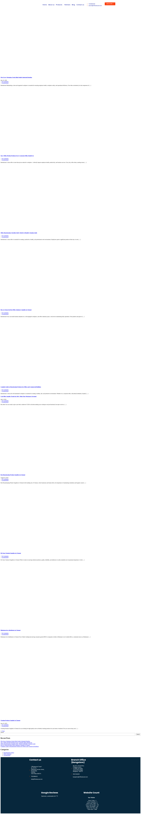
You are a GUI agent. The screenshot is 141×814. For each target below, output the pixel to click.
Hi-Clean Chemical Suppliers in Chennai (11, 553)
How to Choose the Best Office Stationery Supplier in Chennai (16, 309)
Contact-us (80, 5)
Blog (73, 5)
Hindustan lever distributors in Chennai (10, 630)
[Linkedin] (39, 787)
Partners (67, 5)
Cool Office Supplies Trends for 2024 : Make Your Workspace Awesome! (19, 396)
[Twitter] (39, 783)
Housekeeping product (9, 752)
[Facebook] (33, 783)
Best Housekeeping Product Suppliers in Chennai (13, 474)
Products (59, 5)
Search (2, 732)
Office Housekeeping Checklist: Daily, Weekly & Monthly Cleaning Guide (19, 232)
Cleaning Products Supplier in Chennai (10, 720)
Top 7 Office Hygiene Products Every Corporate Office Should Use (17, 155)
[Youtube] (45, 783)
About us (51, 5)
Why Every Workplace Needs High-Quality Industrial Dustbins (16, 77)
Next (3, 731)
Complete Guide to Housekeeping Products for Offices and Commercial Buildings (21, 387)
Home (45, 5)
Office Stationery (7, 754)
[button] (59, 4)
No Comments (5, 81)
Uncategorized (5, 83)
